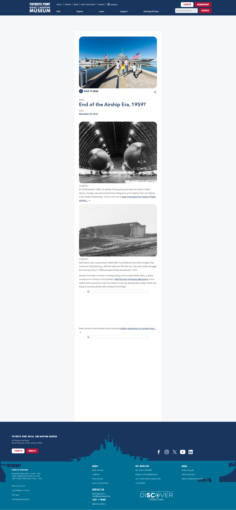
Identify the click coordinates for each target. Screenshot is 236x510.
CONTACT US (98, 490)
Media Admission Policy (192, 479)
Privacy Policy (18, 486)
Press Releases (188, 475)
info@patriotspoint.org (101, 496)
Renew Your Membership (146, 475)
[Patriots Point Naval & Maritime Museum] (40, 7)
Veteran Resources (21, 499)
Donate (101, 4)
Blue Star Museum (100, 483)
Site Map (15, 495)
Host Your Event (88, 4)
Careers (95, 475)
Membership (203, 5)
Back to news (91, 91)
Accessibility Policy (21, 491)
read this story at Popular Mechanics (132, 279)
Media (184, 466)
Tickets (187, 5)
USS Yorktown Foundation (148, 479)
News (76, 4)
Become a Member (143, 470)
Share (155, 92)
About (59, 4)
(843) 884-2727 (99, 494)
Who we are (97, 470)
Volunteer (140, 483)
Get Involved (142, 466)
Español (112, 4)
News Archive (188, 470)
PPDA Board (97, 479)
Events (68, 4)
